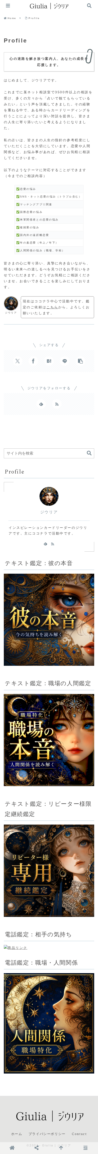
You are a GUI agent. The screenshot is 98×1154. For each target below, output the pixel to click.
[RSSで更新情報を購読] (57, 404)
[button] (80, 361)
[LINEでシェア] (64, 361)
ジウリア (49, 512)
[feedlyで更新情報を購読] (41, 404)
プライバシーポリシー (47, 1133)
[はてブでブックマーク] (49, 361)
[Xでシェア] (17, 361)
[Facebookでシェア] (33, 361)
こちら (52, 307)
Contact (79, 1133)
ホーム (16, 1133)
